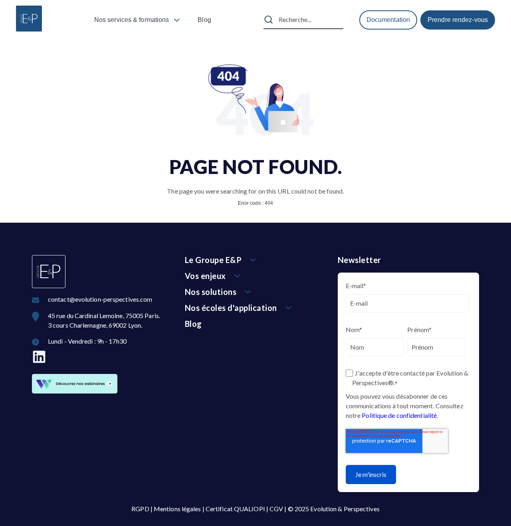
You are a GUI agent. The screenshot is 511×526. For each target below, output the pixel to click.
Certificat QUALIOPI (235, 508)
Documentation (388, 19)
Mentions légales (177, 508)
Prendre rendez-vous (458, 19)
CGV (276, 508)
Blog (204, 19)
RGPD (140, 508)
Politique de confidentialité (399, 415)
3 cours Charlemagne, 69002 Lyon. (95, 325)
